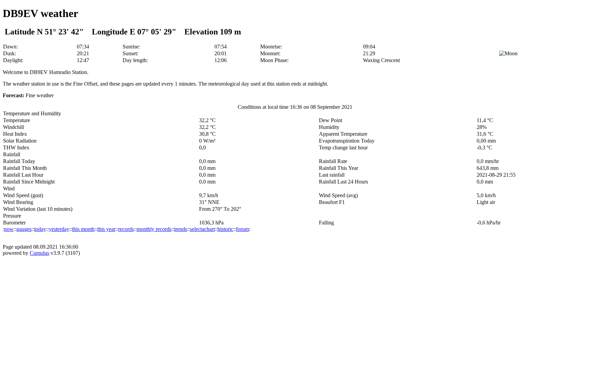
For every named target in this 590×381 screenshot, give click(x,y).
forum (242, 229)
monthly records (154, 229)
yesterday (59, 229)
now (9, 229)
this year (106, 229)
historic (225, 229)
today (40, 229)
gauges (23, 229)
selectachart (202, 229)
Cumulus (39, 253)
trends (180, 229)
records (126, 229)
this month (83, 229)
